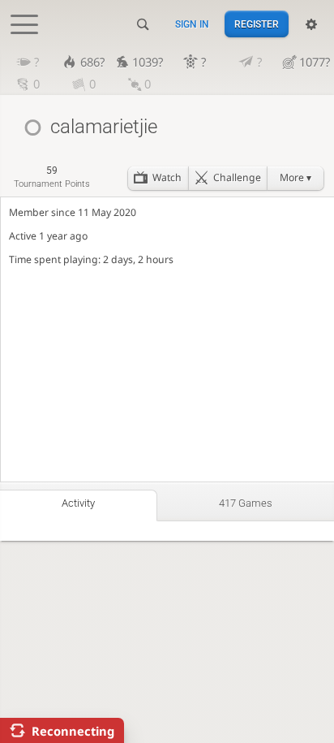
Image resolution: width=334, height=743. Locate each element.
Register (256, 24)
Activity (78, 503)
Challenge (237, 177)
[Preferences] (311, 24)
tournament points (52, 176)
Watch (167, 177)
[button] (295, 178)
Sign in (192, 24)
